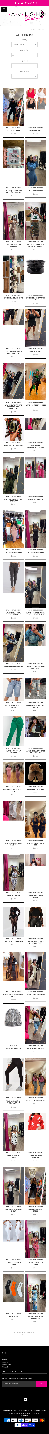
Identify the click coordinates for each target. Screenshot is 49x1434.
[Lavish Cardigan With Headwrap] (13, 475)
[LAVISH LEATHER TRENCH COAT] (13, 966)
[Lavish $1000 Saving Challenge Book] (13, 154)
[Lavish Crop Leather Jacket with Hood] (35, 585)
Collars (4, 1359)
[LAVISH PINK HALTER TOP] (35, 1076)
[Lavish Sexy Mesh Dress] (35, 1186)
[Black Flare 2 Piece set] (13, 107)
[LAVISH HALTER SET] (13, 872)
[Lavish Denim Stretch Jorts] (13, 689)
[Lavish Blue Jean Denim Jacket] (35, 381)
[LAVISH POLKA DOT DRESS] (13, 1132)
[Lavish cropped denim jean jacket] (35, 635)
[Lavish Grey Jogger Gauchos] (13, 811)
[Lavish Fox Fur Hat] (35, 773)
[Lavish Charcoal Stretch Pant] (13, 577)
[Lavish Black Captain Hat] (35, 266)
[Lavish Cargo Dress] (13, 529)
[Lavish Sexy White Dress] (13, 1231)
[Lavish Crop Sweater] (13, 643)
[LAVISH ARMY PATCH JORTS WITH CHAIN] (35, 221)
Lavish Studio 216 (25, 1411)
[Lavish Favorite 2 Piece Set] (13, 772)
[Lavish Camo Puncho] (13, 429)
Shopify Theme (40, 1411)
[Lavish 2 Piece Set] (35, 163)
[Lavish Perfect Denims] (35, 1025)
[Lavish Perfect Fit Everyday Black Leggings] (13, 1074)
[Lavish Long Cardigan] (35, 971)
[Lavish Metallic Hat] (13, 1018)
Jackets (5, 1362)
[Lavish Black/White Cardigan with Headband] (13, 381)
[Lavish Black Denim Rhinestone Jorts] (13, 317)
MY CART (30, 3)
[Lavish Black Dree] (35, 328)
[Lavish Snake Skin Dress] (35, 1239)
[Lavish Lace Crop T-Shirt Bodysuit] (35, 917)
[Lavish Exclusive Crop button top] (35, 726)
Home (33, 30)
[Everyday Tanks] (35, 98)
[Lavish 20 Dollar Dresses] (13, 221)
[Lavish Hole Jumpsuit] (13, 922)
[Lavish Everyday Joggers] (13, 731)
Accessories (6, 1364)
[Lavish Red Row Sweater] (35, 1121)
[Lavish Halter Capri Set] (35, 819)
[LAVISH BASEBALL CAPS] (13, 274)
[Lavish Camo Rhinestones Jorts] (35, 424)
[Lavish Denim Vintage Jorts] (35, 688)
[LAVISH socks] (13, 1288)
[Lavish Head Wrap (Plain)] (35, 860)
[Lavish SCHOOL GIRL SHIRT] (13, 1186)
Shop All (5, 1367)
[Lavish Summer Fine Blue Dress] (35, 1293)
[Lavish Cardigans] (35, 467)
